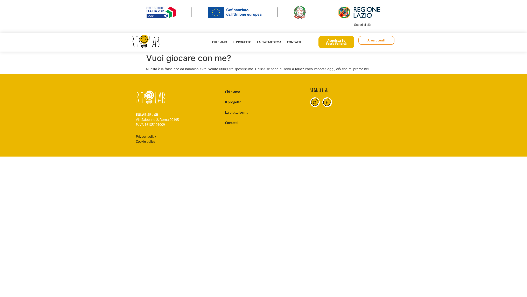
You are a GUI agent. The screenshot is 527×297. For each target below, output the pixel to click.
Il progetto (242, 42)
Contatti (294, 42)
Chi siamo (219, 42)
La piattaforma (269, 42)
